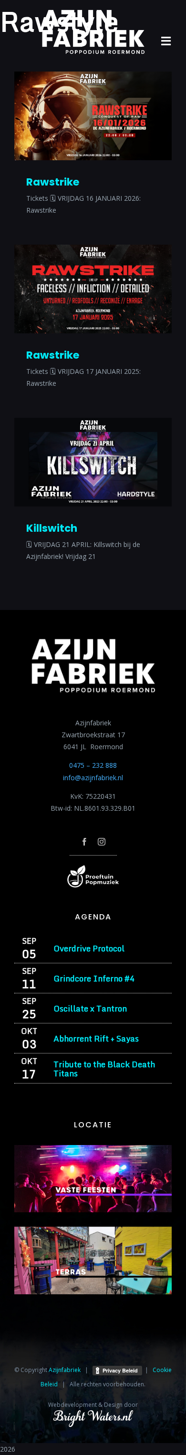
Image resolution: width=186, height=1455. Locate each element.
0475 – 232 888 (93, 765)
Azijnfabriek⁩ (65, 1370)
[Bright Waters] (93, 1415)
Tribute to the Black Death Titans (104, 1069)
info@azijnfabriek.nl (93, 777)
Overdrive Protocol (88, 948)
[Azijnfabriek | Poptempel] (93, 868)
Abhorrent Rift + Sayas (96, 1038)
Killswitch (51, 528)
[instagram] (101, 842)
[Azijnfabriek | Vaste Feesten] (93, 1148)
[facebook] (84, 842)
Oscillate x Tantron (90, 1008)
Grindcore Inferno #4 (93, 978)
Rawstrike (52, 182)
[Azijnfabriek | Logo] (93, 12)
